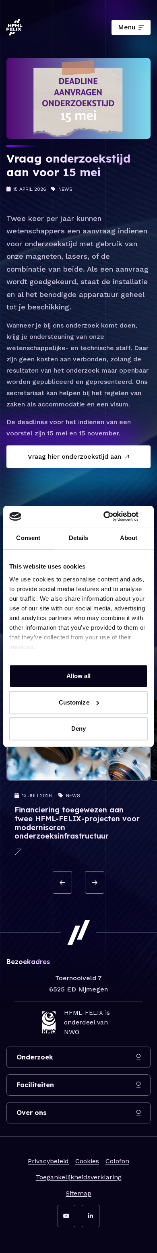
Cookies (87, 1161)
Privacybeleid (48, 1161)
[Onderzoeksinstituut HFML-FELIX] (14, 27)
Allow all (78, 676)
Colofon (117, 1161)
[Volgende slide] (94, 882)
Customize (74, 702)
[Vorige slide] (62, 882)
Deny (78, 728)
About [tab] (129, 538)
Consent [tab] (28, 538)
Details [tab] (79, 538)
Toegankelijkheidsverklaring (79, 1177)
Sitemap (78, 1193)
